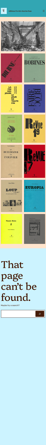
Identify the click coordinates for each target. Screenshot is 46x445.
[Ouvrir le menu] (43, 10)
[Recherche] (39, 314)
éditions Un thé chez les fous (20, 11)
